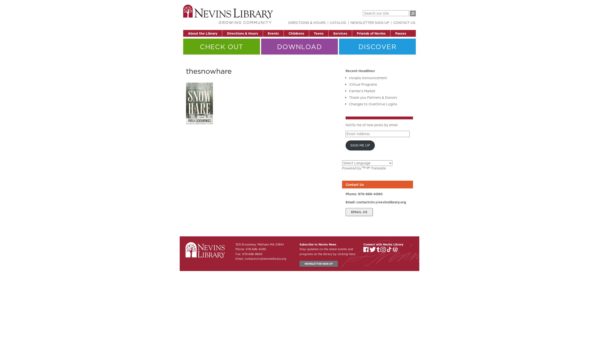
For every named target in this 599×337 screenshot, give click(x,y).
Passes (400, 33)
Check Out (221, 46)
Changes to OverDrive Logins (373, 104)
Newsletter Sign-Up (370, 22)
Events (273, 33)
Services (340, 33)
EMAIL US (359, 212)
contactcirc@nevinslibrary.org (381, 202)
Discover (377, 46)
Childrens (296, 33)
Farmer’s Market (362, 91)
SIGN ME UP (360, 145)
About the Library (202, 33)
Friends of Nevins (371, 33)
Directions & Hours (242, 33)
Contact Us (404, 22)
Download (299, 46)
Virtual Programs (363, 84)
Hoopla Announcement (368, 78)
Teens (319, 33)
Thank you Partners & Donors (373, 97)
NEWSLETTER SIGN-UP (319, 263)
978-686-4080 (370, 194)
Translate (378, 168)
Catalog (338, 22)
